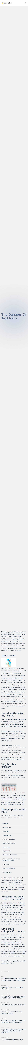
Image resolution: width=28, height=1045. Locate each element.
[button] (25, 3)
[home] (7, 3)
